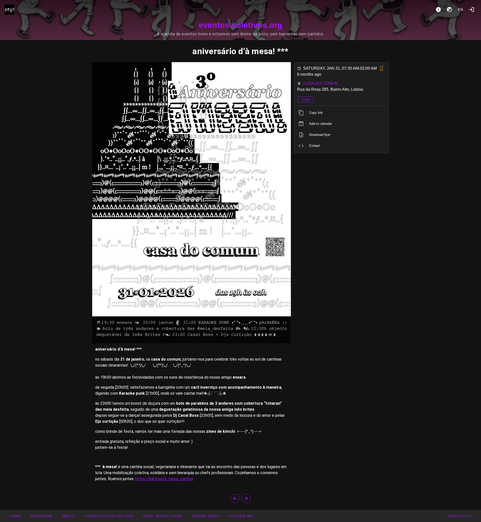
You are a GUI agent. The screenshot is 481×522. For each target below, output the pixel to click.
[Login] (471, 9)
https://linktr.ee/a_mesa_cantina (164, 478)
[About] (438, 9)
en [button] (460, 10)
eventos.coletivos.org (240, 25)
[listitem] (341, 113)
